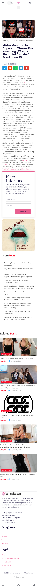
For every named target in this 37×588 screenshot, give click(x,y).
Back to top (20, 577)
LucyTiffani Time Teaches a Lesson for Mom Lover (16, 358)
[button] (34, 3)
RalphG (3, 361)
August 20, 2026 (16, 391)
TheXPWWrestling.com (10, 169)
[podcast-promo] (18, 251)
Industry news (6, 354)
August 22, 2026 (15, 361)
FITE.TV (4, 165)
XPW (24, 83)
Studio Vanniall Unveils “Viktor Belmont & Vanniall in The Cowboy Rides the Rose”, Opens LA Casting (17, 305)
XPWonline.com (26, 169)
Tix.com (24, 160)
